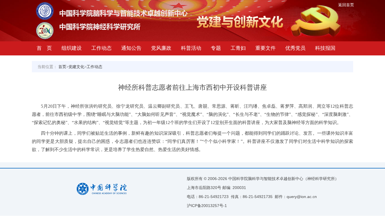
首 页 (44, 48)
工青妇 (238, 48)
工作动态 (101, 48)
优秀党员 (295, 48)
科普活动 (191, 48)
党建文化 (76, 66)
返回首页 (346, 5)
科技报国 (325, 48)
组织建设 (71, 48)
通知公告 (131, 48)
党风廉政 (161, 48)
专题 (216, 48)
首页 (62, 66)
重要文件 (265, 48)
